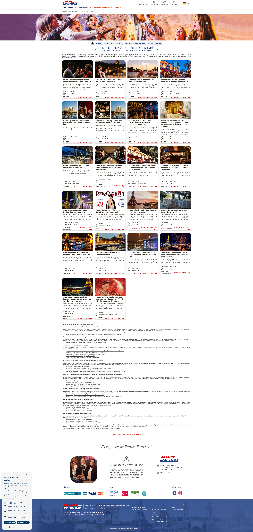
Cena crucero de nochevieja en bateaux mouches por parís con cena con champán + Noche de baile (77, 299)
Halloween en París (90, 428)
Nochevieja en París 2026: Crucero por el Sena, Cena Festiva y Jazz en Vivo (76, 123)
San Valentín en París (68, 428)
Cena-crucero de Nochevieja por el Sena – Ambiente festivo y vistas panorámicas (109, 168)
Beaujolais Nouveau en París (103, 428)
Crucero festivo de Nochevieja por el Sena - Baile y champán (142, 211)
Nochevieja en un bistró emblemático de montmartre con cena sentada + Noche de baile (142, 168)
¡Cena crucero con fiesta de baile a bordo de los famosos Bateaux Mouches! (85, 354)
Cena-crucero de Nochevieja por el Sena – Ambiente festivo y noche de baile (142, 255)
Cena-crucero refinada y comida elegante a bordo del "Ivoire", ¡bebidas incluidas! (86, 342)
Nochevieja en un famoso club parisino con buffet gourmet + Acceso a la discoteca (139, 123)
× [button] (29, 474)
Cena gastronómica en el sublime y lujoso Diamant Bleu (80, 356)
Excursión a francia (157, 514)
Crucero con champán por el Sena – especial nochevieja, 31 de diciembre (77, 81)
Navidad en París (115, 428)
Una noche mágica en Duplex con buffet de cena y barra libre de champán (85, 395)
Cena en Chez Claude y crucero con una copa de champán (81, 381)
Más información (9, 499)
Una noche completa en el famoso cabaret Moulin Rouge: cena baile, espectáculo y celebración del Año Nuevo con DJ (96, 371)
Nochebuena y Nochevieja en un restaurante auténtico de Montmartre (175, 81)
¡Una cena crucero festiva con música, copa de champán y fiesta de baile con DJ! (86, 352)
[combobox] (26, 475)
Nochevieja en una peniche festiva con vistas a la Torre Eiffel (76, 167)
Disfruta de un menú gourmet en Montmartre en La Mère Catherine (83, 384)
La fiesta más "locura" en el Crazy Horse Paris (77, 366)
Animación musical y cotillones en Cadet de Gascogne (80, 382)
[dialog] (17, 501)
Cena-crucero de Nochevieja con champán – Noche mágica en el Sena (77, 254)
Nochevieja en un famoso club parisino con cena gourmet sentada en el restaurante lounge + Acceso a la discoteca (175, 124)
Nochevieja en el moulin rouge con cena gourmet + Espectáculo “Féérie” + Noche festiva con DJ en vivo (110, 299)
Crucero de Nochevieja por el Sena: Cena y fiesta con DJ (174, 211)
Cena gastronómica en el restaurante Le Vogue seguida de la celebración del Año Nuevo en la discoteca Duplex (94, 396)
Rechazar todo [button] (23, 522)
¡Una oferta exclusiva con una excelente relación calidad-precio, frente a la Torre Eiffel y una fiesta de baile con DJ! (95, 351)
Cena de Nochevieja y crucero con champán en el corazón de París (109, 122)
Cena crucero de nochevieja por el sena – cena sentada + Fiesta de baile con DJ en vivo (175, 255)
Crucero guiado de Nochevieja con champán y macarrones (141, 81)
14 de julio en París (80, 428)
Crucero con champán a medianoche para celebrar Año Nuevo (109, 81)
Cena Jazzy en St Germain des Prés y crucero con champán (81, 386)
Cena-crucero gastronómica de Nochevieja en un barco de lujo (75, 211)
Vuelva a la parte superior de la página (126, 434)
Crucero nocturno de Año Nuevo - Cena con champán (108, 254)
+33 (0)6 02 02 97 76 (79, 515)
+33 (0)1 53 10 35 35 (169, 469)
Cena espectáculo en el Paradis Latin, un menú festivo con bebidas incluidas (85, 370)
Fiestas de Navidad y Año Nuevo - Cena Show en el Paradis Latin (108, 211)
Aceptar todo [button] (10, 522)
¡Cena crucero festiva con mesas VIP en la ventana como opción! (82, 357)
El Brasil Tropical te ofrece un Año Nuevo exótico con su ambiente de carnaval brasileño (88, 368)
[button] (17, 527)
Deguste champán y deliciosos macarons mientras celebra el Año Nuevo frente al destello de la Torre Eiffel (93, 334)
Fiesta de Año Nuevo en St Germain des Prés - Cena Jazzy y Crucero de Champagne (174, 168)
